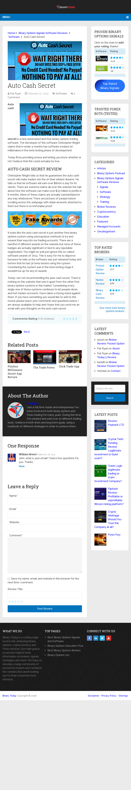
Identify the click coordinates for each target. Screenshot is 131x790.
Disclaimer (93, 695)
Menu (6, 17)
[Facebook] (89, 638)
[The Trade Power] (44, 357)
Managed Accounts (108, 226)
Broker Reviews (106, 206)
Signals (104, 187)
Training (104, 201)
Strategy (105, 196)
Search (109, 398)
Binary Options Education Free (65, 645)
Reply (22, 466)
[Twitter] (102, 638)
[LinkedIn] (95, 638)
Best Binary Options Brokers (64, 650)
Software (61, 93)
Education (103, 216)
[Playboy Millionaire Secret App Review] (19, 356)
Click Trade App (69, 366)
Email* (13, 509)
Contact (115, 370)
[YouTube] (108, 638)
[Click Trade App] (70, 356)
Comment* (15, 535)
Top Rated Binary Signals (109, 86)
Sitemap (123, 695)
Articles (101, 168)
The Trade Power (44, 367)
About (116, 348)
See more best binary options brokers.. (112, 309)
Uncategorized (106, 231)
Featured (102, 221)
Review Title (15, 589)
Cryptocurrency (106, 211)
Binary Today (9, 695)
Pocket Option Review (100, 269)
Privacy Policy (108, 695)
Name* (13, 495)
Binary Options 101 (58, 655)
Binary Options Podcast (111, 173)
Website (14, 522)
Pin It (27, 331)
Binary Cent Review (100, 294)
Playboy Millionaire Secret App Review (15, 372)
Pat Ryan (15, 93)
